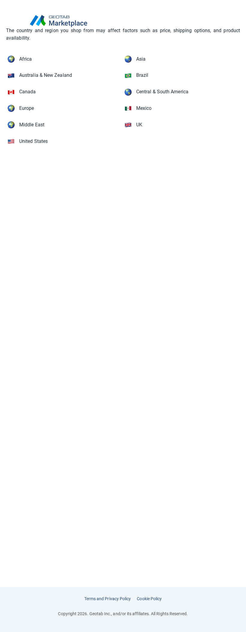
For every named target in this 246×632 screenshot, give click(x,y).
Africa (25, 59)
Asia (141, 59)
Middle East (31, 125)
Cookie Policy (149, 598)
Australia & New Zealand (45, 75)
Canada (27, 92)
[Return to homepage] (123, 21)
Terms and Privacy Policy (107, 598)
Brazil (142, 75)
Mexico (144, 108)
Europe (26, 108)
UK (139, 125)
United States (33, 141)
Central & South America (162, 92)
